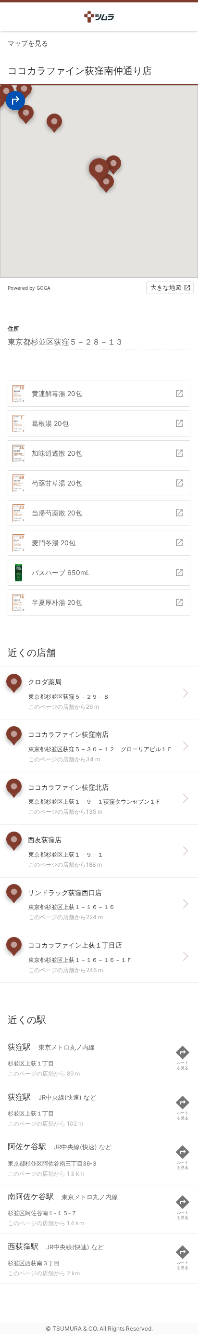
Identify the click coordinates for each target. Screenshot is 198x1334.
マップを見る (28, 43)
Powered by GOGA (29, 288)
